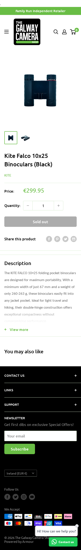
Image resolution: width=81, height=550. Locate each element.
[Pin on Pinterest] (57, 239)
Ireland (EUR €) (17, 473)
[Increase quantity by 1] (58, 205)
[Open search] (56, 31)
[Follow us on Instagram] (24, 497)
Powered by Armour (19, 541)
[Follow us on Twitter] (16, 497)
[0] (73, 31)
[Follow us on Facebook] (7, 497)
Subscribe (20, 448)
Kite (7, 175)
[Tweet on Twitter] (65, 239)
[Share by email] (74, 239)
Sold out (40, 221)
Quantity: (12, 205)
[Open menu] (6, 31)
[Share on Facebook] (49, 239)
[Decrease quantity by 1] (27, 205)
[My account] (64, 31)
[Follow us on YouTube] (32, 497)
